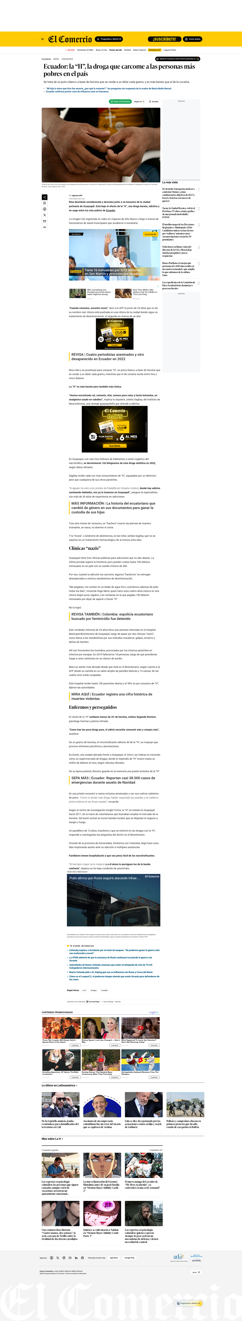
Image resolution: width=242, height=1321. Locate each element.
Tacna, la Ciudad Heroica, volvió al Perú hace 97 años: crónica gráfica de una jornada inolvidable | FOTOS (178, 213)
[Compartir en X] (44, 215)
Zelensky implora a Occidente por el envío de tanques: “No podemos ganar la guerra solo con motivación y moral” (114, 952)
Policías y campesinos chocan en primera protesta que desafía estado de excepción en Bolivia (184, 1124)
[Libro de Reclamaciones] (196, 1258)
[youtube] (70, 1257)
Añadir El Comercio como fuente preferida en (177, 59)
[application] (113, 900)
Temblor (127, 50)
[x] (57, 1257)
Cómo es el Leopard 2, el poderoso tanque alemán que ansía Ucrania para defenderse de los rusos (114, 978)
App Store (114, 1258)
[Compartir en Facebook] (44, 209)
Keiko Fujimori (139, 50)
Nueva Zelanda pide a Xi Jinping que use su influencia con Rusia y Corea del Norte (111, 972)
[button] (113, 899)
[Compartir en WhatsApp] (44, 203)
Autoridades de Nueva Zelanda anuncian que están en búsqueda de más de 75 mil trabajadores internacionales (110, 966)
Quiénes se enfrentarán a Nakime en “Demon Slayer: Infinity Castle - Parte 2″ (101, 1233)
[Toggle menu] (42, 39)
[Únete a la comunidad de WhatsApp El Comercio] (120, 101)
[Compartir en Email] (44, 221)
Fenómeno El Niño (85, 50)
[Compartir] (44, 197)
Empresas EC (155, 50)
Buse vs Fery (101, 50)
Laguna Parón (169, 50)
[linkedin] (76, 1257)
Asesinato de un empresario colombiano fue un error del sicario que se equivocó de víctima (102, 1124)
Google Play (129, 1258)
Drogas (94, 990)
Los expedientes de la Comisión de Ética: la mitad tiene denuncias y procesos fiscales (178, 285)
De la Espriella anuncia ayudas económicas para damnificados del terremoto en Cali (60, 1124)
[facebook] (51, 1257)
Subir (194, 1272)
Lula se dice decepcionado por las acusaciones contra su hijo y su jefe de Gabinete (143, 1124)
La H (84, 990)
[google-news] (82, 1257)
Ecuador (104, 990)
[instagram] (63, 1257)
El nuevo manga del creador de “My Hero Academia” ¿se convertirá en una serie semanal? (142, 1184)
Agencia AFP (77, 196)
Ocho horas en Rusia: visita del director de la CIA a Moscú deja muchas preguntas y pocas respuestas (177, 251)
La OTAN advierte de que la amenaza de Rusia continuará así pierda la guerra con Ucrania (110, 959)
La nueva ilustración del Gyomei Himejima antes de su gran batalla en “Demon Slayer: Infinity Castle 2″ (101, 1186)
